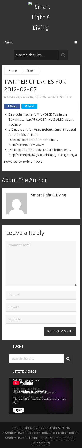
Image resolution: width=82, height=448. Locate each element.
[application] (41, 396)
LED (60, 119)
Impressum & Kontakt (57, 438)
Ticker (68, 96)
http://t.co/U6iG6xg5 (24, 155)
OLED (48, 114)
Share (13, 106)
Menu (9, 42)
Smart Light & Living (20, 96)
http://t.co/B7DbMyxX (25, 145)
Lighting (68, 155)
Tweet (30, 106)
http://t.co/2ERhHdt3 (40, 119)
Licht (45, 155)
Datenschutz (40, 443)
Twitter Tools (32, 162)
